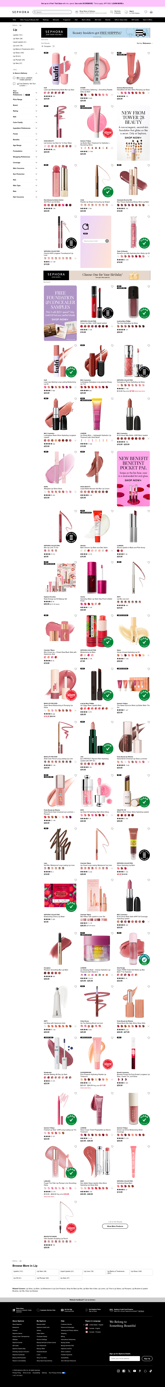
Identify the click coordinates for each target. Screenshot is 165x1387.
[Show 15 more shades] (148, 205)
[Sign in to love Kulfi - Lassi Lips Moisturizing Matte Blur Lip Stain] (76, 53)
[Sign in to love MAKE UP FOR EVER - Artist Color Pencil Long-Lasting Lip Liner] (76, 722)
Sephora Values (17, 1333)
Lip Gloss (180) (18, 52)
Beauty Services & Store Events (46, 1342)
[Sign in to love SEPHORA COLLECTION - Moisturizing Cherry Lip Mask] (76, 880)
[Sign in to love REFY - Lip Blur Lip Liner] (149, 562)
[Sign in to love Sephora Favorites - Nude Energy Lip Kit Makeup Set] (76, 562)
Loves (38, 1355)
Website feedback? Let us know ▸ (82, 1300)
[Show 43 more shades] (112, 326)
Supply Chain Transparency (20, 1336)
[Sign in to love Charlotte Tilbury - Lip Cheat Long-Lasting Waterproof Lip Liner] (112, 829)
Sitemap (44, 1373)
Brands (107, 20)
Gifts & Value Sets (121, 20)
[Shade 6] (63, 93)
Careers (14, 1330)
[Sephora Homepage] (21, 12)
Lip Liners (101, 1288)
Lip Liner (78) (18, 45)
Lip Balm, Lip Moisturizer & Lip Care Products (49, 1288)
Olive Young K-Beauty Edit (29, 20)
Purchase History (42, 1336)
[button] (24, 95)
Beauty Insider (41, 1324)
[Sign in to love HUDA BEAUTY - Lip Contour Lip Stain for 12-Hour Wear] (76, 106)
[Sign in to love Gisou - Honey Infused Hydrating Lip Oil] (149, 616)
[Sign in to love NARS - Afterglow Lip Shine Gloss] (76, 452)
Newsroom (15, 1327)
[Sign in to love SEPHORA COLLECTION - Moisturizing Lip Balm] (112, 616)
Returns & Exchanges (67, 1327)
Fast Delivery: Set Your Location (27, 85)
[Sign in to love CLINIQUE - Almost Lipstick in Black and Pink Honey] (149, 511)
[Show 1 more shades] (148, 762)
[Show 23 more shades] (148, 438)
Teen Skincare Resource (68, 1361)
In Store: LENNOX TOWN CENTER (25, 79)
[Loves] (145, 12)
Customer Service (66, 1324)
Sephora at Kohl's (66, 1348)
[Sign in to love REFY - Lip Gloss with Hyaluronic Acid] (76, 987)
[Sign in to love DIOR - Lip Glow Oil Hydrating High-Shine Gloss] (112, 775)
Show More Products (115, 1226)
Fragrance (66, 20)
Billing (63, 1336)
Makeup (46, 20)
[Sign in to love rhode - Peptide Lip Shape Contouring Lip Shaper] (112, 165)
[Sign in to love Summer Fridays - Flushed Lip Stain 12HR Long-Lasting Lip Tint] (76, 1093)
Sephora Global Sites (18, 1348)
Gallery (39, 1330)
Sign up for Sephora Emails (120, 1354)
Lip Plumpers (126, 1288)
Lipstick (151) (18, 35)
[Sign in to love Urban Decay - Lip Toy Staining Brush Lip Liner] (112, 987)
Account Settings (42, 1339)
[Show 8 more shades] (112, 815)
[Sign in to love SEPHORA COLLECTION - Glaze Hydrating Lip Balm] (149, 829)
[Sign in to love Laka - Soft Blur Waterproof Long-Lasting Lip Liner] (76, 829)
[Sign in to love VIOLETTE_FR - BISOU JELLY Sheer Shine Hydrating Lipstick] (149, 775)
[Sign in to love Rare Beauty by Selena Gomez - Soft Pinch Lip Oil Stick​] (76, 165)
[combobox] (52, 12)
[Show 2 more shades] (112, 94)
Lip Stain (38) (18, 38)
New (14, 20)
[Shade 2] (48, 93)
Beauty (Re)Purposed (19, 1358)
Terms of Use (27, 1373)
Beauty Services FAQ (67, 1345)
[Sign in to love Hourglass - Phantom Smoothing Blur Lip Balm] (76, 933)
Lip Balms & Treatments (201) (23, 49)
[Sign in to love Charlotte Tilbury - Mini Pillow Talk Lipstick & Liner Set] (112, 880)
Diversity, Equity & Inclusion (20, 1351)
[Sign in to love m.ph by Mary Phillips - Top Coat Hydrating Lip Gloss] (149, 287)
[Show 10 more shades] (112, 1188)
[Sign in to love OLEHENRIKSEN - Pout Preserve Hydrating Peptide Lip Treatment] (112, 1038)
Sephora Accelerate (18, 1355)
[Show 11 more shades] (75, 1241)
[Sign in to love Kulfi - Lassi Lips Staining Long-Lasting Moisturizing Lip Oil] (76, 346)
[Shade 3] (52, 93)
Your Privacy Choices (55, 1373)
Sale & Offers (147, 20)
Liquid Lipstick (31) (19, 42)
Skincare (56, 20)
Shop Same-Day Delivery (44, 1361)
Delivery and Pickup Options (69, 1330)
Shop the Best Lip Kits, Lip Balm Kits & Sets (82, 1288)
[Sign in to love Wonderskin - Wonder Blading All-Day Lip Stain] (76, 1038)
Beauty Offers (41, 1348)
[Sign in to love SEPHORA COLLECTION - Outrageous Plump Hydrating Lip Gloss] (149, 346)
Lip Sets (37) (17, 63)
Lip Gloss (29, 1288)
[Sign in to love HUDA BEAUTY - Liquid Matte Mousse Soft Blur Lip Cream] (112, 452)
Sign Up (147, 1358)
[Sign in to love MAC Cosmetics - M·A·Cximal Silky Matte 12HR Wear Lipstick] (149, 399)
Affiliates (15, 1339)
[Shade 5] (59, 93)
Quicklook (60, 83)
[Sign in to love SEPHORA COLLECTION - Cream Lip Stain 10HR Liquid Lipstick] (112, 287)
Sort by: (144, 43)
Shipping (63, 1333)
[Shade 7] (103, 94)
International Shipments (68, 1339)
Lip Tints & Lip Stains (113, 1288)
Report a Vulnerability (19, 1361)
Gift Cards (135, 20)
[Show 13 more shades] (75, 762)
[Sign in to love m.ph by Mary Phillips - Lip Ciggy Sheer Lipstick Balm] (112, 669)
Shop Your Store (42, 1358)
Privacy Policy (16, 1373)
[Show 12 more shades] (112, 868)
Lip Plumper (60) (19, 60)
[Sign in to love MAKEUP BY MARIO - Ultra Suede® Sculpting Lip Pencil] (76, 1202)
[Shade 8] (106, 94)
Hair (76, 20)
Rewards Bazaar (42, 1351)
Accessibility (64, 1358)
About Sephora (17, 1324)
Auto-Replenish (41, 1345)
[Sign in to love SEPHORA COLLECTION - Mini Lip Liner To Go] (76, 511)
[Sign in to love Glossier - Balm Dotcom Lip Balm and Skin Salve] (112, 511)
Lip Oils (21, 1291)
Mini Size (98, 20)
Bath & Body (86, 20)
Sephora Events (17, 1342)
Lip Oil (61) (17, 56)
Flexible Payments (66, 1355)
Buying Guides (65, 1342)
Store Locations (65, 1351)
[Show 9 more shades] (75, 258)
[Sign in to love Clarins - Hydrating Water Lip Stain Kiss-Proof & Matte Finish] (112, 562)
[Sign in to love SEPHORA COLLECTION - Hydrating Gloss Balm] (149, 1147)
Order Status (40, 1333)
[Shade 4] (56, 93)
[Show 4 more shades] (148, 93)
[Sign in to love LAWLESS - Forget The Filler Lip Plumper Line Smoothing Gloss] (76, 1147)
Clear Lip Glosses (31, 1291)
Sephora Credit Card (43, 1327)
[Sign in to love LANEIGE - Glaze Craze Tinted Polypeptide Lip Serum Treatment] (112, 1093)
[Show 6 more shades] (112, 205)
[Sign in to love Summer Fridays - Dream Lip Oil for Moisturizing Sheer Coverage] (149, 1093)
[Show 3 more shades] (75, 146)
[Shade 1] (45, 93)
